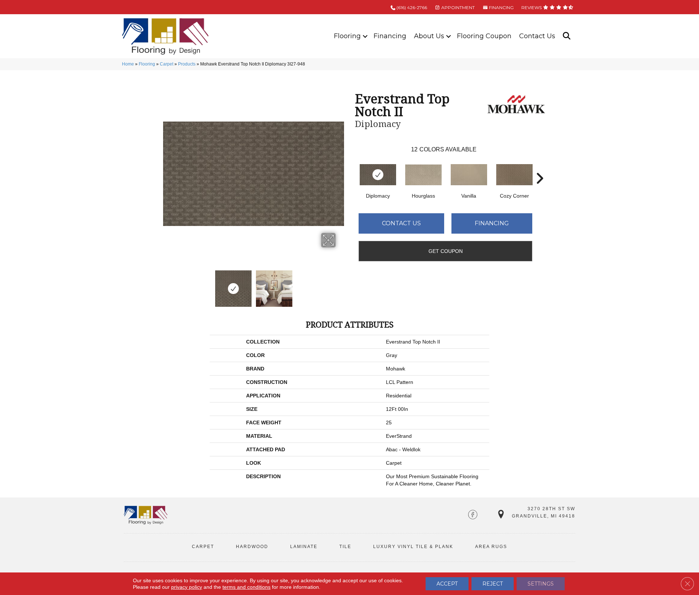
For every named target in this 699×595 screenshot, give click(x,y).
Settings (541, 583)
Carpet (166, 64)
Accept (447, 583)
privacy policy (186, 587)
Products (187, 64)
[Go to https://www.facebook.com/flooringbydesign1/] (472, 515)
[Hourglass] (423, 175)
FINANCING (501, 7)
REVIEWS (532, 7)
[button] (365, 36)
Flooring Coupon (484, 36)
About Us (429, 36)
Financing (390, 36)
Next (340, 285)
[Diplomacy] (378, 174)
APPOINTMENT (457, 7)
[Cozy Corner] (514, 174)
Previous (166, 285)
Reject (492, 583)
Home (128, 64)
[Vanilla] (469, 174)
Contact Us (537, 36)
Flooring (347, 36)
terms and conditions (246, 587)
